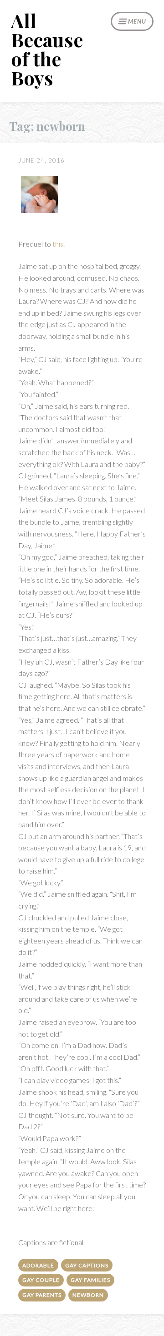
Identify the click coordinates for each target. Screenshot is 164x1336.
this (57, 243)
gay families (90, 1279)
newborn (88, 1294)
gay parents (42, 1294)
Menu (137, 21)
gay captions (86, 1265)
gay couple (41, 1279)
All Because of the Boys (47, 49)
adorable (38, 1265)
